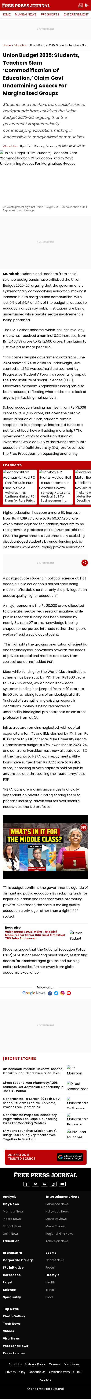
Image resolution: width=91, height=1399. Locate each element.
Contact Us (37, 1372)
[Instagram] (62, 993)
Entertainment (76, 14)
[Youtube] (69, 993)
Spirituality (12, 1297)
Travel (50, 1290)
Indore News (12, 1219)
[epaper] (80, 5)
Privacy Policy (15, 1372)
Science (9, 1290)
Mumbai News (25, 14)
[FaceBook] (50, 993)
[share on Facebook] (26, 1184)
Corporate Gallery (18, 1260)
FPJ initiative (13, 1267)
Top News (11, 1309)
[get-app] (87, 5)
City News (11, 1204)
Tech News (12, 1324)
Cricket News (55, 1260)
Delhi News (11, 1234)
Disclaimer (71, 1364)
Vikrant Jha (10, 146)
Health (50, 1282)
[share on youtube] (62, 1184)
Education (20, 45)
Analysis (9, 1196)
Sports (51, 1253)
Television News (57, 1241)
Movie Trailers (56, 1226)
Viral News (11, 1338)
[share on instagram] (53, 1184)
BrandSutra (12, 1253)
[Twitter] (56, 993)
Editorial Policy (35, 1364)
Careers (55, 1364)
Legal (7, 1282)
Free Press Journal (26, 5)
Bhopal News (12, 1226)
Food (49, 1297)
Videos (8, 1331)
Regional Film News (59, 1234)
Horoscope (12, 1275)
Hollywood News (57, 1211)
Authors (45, 1379)
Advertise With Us (61, 1372)
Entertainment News (62, 1196)
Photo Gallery (14, 1316)
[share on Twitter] (35, 1184)
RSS (79, 1372)
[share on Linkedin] (44, 1184)
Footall (50, 1267)
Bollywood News (57, 1204)
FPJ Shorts (50, 14)
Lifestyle (52, 1275)
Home (6, 14)
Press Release (14, 1353)
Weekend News (15, 1346)
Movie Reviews (56, 1219)
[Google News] (34, 993)
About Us (15, 1364)
